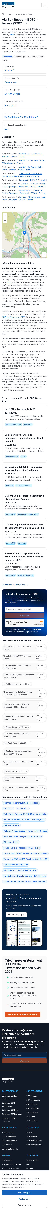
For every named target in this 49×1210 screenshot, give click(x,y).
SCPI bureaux (31, 1096)
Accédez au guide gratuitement (22, 1014)
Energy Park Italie (11, 825)
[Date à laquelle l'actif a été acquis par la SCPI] (22, 102)
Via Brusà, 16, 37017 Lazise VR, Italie (19, 870)
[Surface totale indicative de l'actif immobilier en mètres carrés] (13, 66)
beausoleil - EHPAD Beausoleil (33, 180)
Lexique (29, 1168)
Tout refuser (24, 1199)
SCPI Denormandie (33, 1145)
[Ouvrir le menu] (44, 5)
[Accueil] (3, 14)
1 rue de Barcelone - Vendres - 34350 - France (24, 881)
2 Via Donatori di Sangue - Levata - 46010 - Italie (25, 853)
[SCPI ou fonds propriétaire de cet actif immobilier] (19, 90)
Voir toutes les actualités (13, 585)
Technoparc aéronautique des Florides (20, 803)
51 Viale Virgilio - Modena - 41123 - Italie (21, 848)
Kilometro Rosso (10, 842)
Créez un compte (16, 915)
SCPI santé (30, 1116)
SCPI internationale (9, 1141)
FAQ (28, 1164)
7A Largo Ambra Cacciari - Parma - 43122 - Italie (25, 831)
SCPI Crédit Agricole (10, 1149)
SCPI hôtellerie (32, 1121)
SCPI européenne (9, 1137)
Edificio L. (7, 808)
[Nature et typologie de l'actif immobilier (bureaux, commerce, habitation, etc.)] (18, 78)
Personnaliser (24, 1205)
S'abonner (24, 616)
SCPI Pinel (30, 1132)
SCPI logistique (32, 1104)
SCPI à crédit (7, 1160)
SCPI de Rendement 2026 (13, 317)
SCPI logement (32, 1112)
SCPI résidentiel (32, 1108)
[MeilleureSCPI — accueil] (8, 5)
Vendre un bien (32, 1160)
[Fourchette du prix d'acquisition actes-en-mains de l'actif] (21, 113)
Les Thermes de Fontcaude (15, 865)
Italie (30, 14)
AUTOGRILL (22, 808)
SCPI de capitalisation (10, 1168)
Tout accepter (24, 1193)
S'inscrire (24, 1061)
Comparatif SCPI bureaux (12, 1114)
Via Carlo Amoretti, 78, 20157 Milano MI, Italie (24, 820)
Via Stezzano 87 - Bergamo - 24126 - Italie (22, 836)
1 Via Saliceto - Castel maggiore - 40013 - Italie (24, 876)
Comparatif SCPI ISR (10, 1110)
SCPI (9, 282)
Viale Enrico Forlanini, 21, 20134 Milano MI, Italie (24, 814)
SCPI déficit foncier (34, 1141)
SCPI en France (8, 1132)
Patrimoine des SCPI (16, 14)
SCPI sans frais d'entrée (11, 1164)
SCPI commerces (33, 1100)
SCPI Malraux (31, 1137)
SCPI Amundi (7, 1145)
